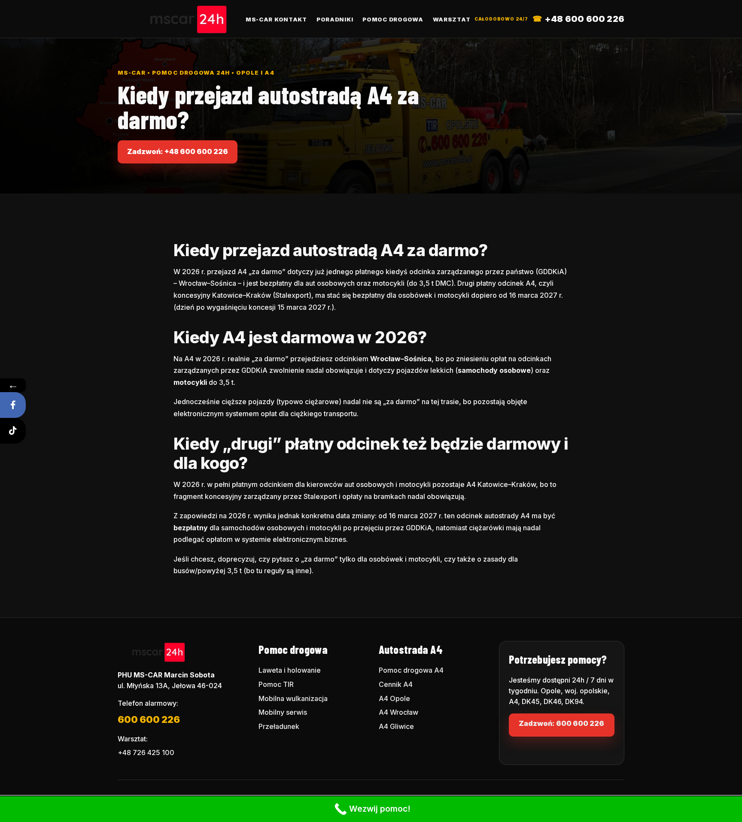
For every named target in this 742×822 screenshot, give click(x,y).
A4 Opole (394, 698)
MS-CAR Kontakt (276, 19)
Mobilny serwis (282, 712)
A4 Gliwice (396, 726)
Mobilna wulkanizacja (293, 698)
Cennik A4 (396, 684)
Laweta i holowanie (289, 670)
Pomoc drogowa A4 (411, 670)
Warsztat (452, 19)
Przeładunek (278, 726)
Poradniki (334, 19)
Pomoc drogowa (392, 19)
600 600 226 (149, 719)
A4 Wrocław (398, 712)
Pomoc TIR (276, 684)
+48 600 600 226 (584, 19)
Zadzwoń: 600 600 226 (561, 723)
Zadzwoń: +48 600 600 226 (177, 151)
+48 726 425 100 (146, 752)
